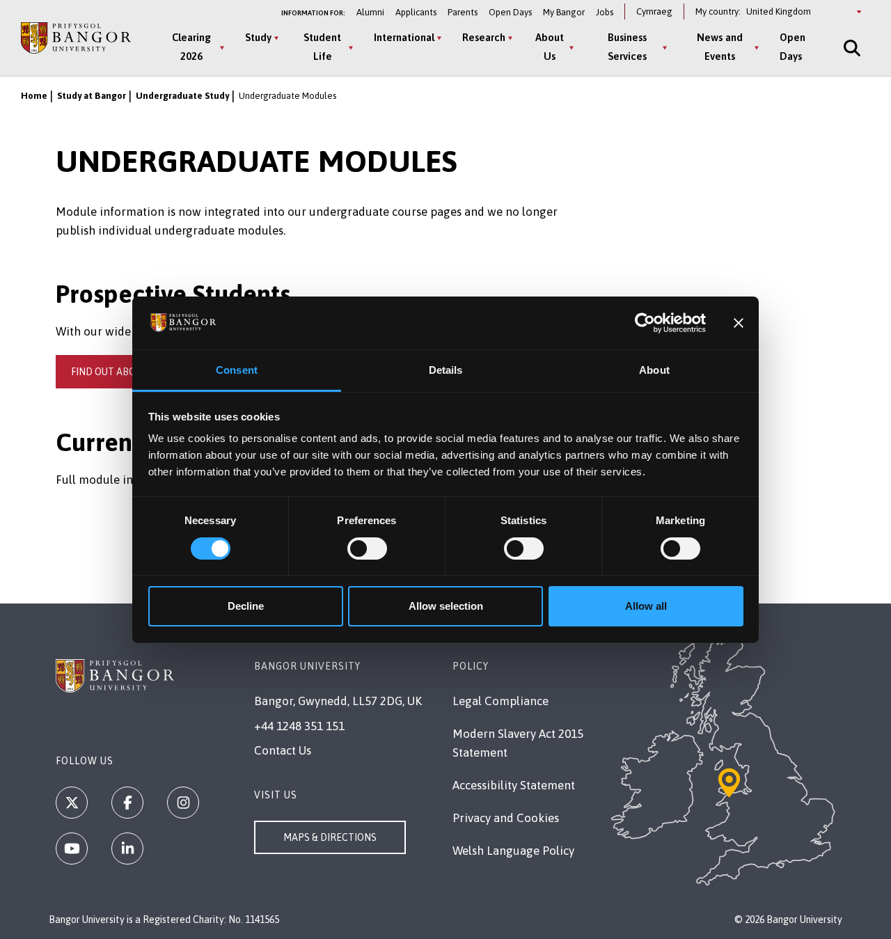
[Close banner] (738, 323)
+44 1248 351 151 (299, 726)
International (404, 37)
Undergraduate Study (182, 95)
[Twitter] (72, 803)
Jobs (604, 12)
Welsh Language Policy (513, 851)
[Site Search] (850, 47)
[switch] (367, 548)
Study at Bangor (91, 95)
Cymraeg (654, 11)
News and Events (720, 46)
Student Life (322, 46)
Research (483, 37)
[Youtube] (72, 849)
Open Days (510, 12)
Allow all (646, 606)
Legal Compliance (500, 701)
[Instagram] (183, 803)
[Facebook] (127, 803)
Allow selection (446, 606)
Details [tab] (446, 370)
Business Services (627, 46)
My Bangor (564, 12)
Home (34, 95)
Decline (246, 606)
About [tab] (654, 370)
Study (258, 37)
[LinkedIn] (127, 849)
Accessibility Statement (513, 785)
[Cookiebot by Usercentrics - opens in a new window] (645, 323)
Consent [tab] (237, 370)
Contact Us (282, 750)
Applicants (415, 12)
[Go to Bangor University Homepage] (76, 38)
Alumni (370, 12)
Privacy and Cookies (505, 818)
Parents (463, 12)
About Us (549, 46)
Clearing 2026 (191, 46)
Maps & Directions (330, 837)
